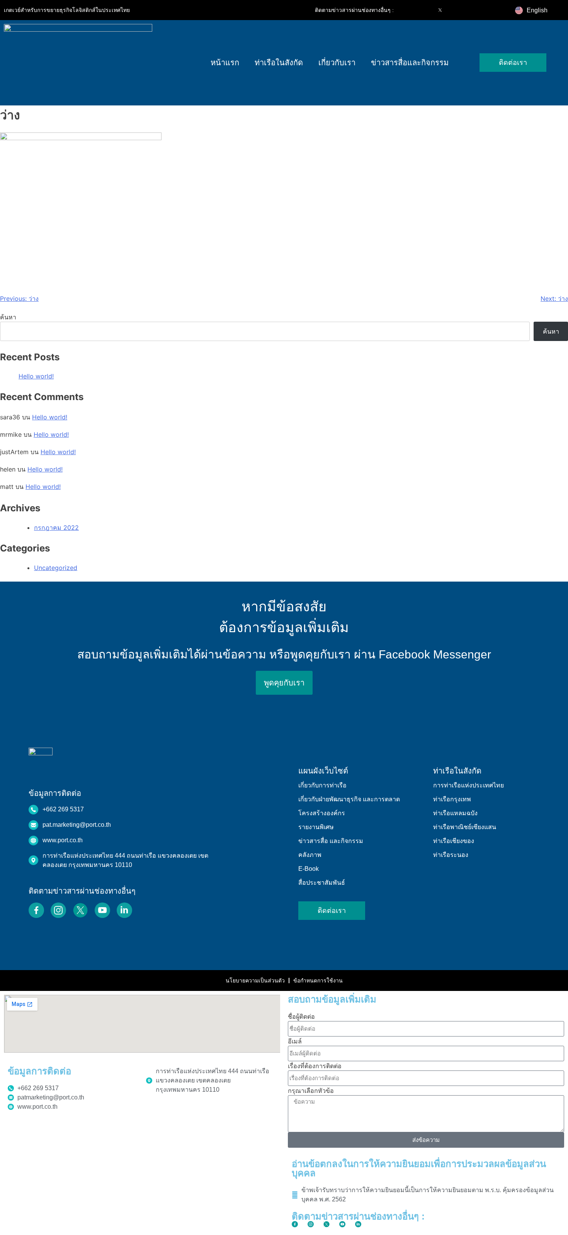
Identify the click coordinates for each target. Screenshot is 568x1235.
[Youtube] (456, 10)
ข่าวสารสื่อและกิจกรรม (410, 62)
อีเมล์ (295, 1041)
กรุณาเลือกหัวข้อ (311, 1090)
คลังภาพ (309, 855)
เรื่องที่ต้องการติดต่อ (315, 1066)
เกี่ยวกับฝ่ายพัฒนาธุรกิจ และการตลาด (349, 799)
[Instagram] (424, 10)
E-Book (308, 868)
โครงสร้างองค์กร (321, 813)
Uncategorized (55, 568)
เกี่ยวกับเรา (336, 62)
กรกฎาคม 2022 (56, 527)
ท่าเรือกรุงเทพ (452, 799)
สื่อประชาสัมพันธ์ (321, 882)
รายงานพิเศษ (316, 827)
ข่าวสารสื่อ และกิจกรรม (330, 841)
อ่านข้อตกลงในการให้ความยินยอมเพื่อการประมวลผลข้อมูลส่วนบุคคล (419, 1168)
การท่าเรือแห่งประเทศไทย (468, 785)
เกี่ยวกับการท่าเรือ (322, 785)
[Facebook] (407, 10)
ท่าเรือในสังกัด (279, 62)
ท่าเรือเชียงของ (453, 841)
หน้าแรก (225, 62)
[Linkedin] (472, 10)
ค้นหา (8, 317)
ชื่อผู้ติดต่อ (301, 1016)
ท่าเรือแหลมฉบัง (455, 813)
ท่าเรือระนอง (450, 855)
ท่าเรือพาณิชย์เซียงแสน (464, 827)
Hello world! (36, 376)
